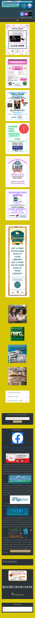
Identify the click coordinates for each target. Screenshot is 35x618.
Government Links (15, 400)
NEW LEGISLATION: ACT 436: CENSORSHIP (17, 449)
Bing (30, 17)
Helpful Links (12, 397)
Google (22, 17)
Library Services (13, 392)
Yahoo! (26, 17)
